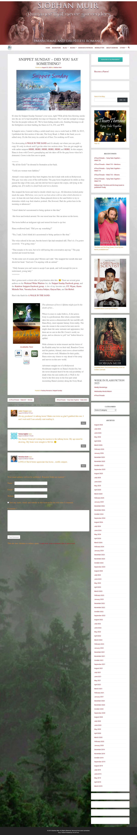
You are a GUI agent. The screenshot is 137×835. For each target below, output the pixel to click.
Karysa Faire (55, 289)
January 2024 (99, 551)
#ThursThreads (99, 395)
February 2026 (99, 449)
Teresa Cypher (23, 434)
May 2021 (97, 680)
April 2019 (97, 782)
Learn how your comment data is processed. (57, 543)
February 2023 (99, 595)
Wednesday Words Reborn (103, 391)
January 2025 (99, 502)
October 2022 (98, 611)
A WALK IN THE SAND (36, 143)
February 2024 (99, 546)
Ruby (59, 832)
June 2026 (97, 433)
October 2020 (98, 709)
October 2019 (98, 758)
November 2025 (99, 461)
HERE (31, 149)
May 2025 (97, 486)
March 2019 (98, 786)
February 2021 (99, 693)
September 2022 (99, 615)
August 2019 (98, 766)
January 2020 (99, 745)
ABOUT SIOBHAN (112, 48)
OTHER (122, 48)
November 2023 (99, 559)
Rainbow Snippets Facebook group (29, 286)
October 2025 (98, 465)
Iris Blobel (69, 289)
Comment (12, 508)
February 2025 (99, 498)
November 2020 (99, 705)
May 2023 (97, 583)
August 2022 (98, 620)
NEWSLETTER (99, 48)
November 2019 (99, 753)
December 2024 (99, 506)
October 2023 (98, 563)
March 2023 (98, 591)
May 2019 (97, 778)
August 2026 (98, 425)
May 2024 (97, 534)
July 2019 (97, 770)
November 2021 (99, 656)
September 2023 (99, 567)
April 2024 (97, 538)
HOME (48, 48)
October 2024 (98, 514)
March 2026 (98, 445)
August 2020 (98, 717)
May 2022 (97, 632)
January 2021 (99, 697)
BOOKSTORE (56, 48)
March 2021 (98, 689)
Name (10, 483)
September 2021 (99, 664)
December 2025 (99, 457)
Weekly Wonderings (100, 387)
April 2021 (97, 684)
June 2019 (97, 774)
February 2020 (99, 741)
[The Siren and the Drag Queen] (110, 245)
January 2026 (99, 453)
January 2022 (99, 648)
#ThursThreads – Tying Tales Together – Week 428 (71, 400)
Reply (83, 423)
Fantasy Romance (46, 390)
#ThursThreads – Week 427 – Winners (21, 400)
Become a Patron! (101, 71)
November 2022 (99, 607)
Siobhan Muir (58, 67)
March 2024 (98, 542)
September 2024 (99, 518)
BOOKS (72, 48)
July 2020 (97, 721)
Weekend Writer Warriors (34, 283)
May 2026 (97, 437)
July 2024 (97, 526)
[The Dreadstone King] (110, 365)
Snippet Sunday (57, 390)
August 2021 (98, 668)
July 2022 (97, 624)
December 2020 (99, 701)
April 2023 (97, 587)
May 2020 (97, 729)
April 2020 (97, 733)
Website (10, 496)
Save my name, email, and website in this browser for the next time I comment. (41, 502)
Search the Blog (99, 96)
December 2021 (99, 652)
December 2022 (99, 603)
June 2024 (97, 530)
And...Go (122, 100)
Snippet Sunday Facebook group (65, 283)
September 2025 (99, 469)
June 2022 (97, 628)
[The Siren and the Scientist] (110, 306)
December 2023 (99, 555)
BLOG (65, 48)
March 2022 (98, 640)
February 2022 (99, 644)
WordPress (76, 832)
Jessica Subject (43, 289)
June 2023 (97, 579)
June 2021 (97, 676)
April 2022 (97, 636)
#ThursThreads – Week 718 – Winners (107, 175)
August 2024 (98, 522)
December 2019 (99, 749)
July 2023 (97, 575)
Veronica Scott (30, 289)
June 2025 (97, 481)
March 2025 (98, 494)
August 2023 (98, 571)
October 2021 (98, 660)
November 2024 (99, 510)
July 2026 (97, 429)
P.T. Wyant (70, 286)
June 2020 (97, 725)
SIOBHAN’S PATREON (85, 48)
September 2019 (99, 762)
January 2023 (99, 599)
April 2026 (97, 441)
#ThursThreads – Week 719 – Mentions (107, 164)
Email (10, 489)
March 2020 (98, 737)
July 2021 (97, 672)
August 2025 (98, 473)
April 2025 (97, 490)
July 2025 (97, 477)
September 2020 (99, 713)
